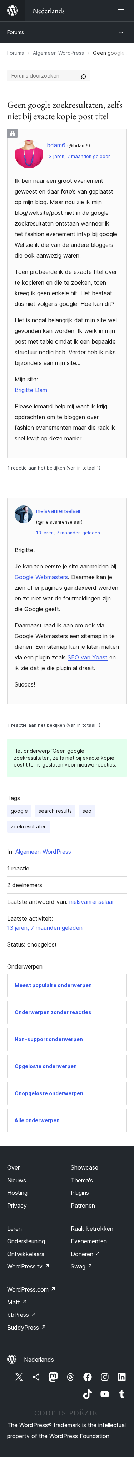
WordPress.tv (28, 1266)
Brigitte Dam (31, 389)
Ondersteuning (26, 1241)
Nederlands (39, 1359)
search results (55, 811)
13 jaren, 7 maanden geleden (79, 156)
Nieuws (16, 1180)
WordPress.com (31, 1289)
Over (13, 1167)
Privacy (17, 1205)
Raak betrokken (92, 1228)
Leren (14, 1228)
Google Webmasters (41, 577)
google (19, 811)
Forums (15, 32)
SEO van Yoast (88, 657)
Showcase (84, 1167)
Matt (17, 1302)
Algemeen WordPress (58, 53)
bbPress (21, 1314)
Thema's (82, 1180)
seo (87, 811)
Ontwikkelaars (25, 1253)
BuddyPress (26, 1327)
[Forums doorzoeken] (83, 75)
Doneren (85, 1253)
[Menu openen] (122, 10)
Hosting (17, 1192)
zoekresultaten (29, 826)
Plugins (80, 1192)
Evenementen (89, 1241)
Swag (82, 1266)
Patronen (83, 1205)
